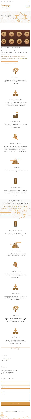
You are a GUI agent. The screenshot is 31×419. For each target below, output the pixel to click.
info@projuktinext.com (9, 359)
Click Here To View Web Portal (9, 63)
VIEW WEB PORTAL (5, 214)
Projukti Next (10, 411)
